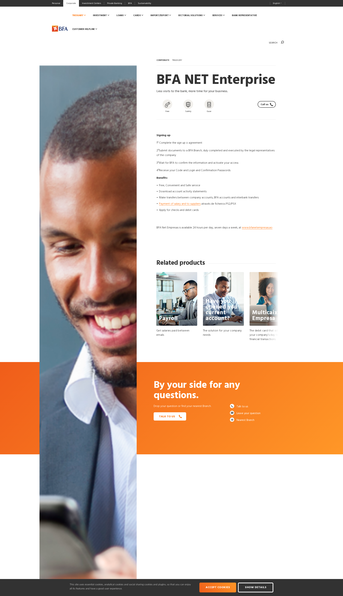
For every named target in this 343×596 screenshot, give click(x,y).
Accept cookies (218, 587)
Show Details (255, 587)
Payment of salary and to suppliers (180, 204)
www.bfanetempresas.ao (257, 227)
